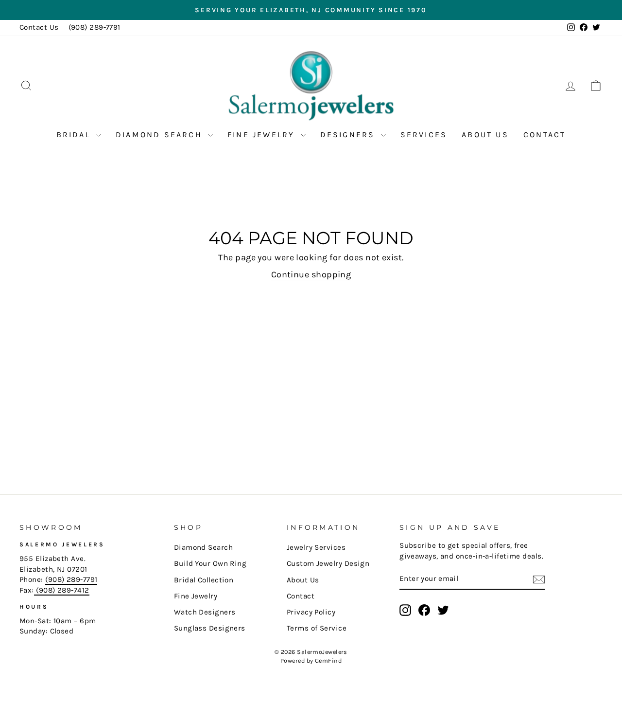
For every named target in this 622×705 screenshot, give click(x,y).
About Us (485, 134)
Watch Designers (205, 612)
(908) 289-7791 (95, 27)
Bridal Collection (204, 580)
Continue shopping (311, 274)
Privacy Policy (311, 612)
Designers (349, 134)
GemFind (328, 660)
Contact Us (39, 27)
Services (424, 134)
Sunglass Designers (209, 628)
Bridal (75, 134)
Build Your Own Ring (210, 563)
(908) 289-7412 (61, 590)
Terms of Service (316, 628)
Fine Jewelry (262, 134)
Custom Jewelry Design (328, 563)
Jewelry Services (316, 547)
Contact (544, 134)
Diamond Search (161, 134)
